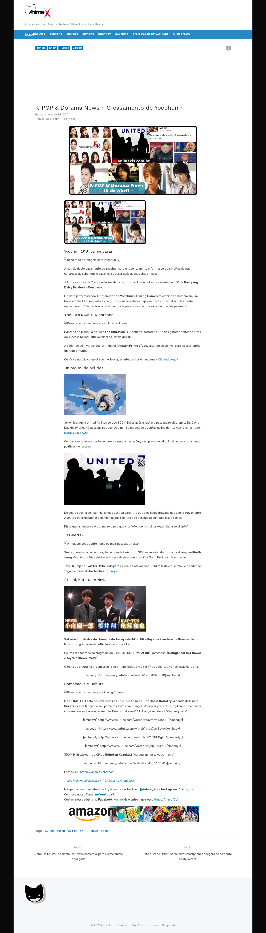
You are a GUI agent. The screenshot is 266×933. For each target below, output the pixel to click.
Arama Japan (89, 772)
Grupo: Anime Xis (165, 799)
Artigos (88, 34)
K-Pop (73, 831)
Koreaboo (107, 772)
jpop (62, 831)
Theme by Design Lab (162, 925)
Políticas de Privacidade (150, 34)
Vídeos (77, 48)
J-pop (50, 831)
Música (64, 48)
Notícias (39, 34)
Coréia (41, 48)
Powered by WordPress (131, 925)
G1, (77, 772)
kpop (106, 831)
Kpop (52, 48)
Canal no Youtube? (100, 794)
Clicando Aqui (167, 359)
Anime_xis (185, 789)
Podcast (104, 34)
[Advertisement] (133, 77)
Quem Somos (181, 34)
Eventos (56, 34)
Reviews (72, 34)
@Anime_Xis (149, 789)
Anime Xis (120, 799)
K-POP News (90, 831)
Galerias (121, 34)
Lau (41, 114)
